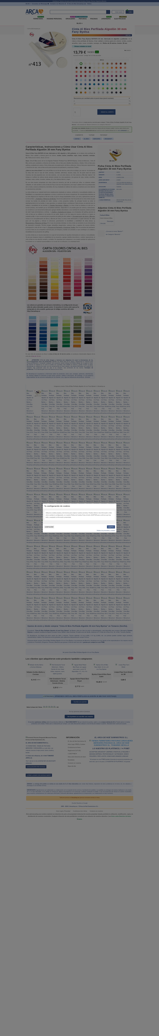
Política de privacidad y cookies (106, 530)
